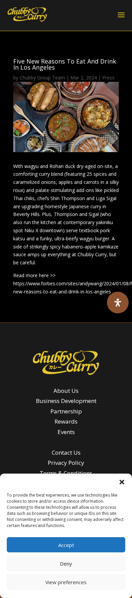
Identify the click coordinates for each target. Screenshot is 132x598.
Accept (66, 545)
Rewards (66, 421)
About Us (66, 390)
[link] (27, 14)
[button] (121, 482)
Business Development (66, 401)
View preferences (66, 582)
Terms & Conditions (66, 473)
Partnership (66, 411)
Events (66, 432)
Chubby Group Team (42, 77)
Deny (66, 563)
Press (108, 77)
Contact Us (66, 452)
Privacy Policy (66, 463)
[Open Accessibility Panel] (118, 302)
